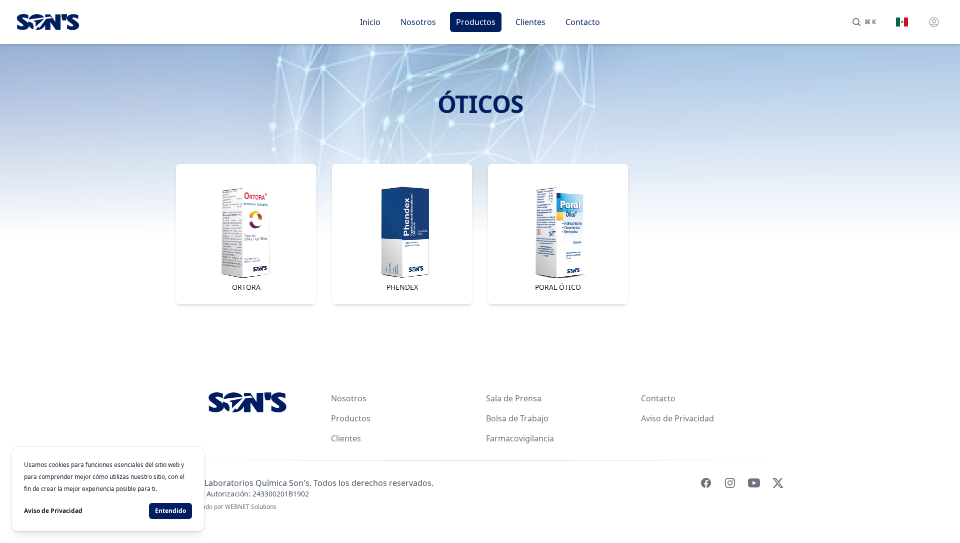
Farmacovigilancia (520, 438)
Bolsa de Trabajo (517, 418)
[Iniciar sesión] (934, 22)
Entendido (170, 510)
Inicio (370, 22)
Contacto (583, 22)
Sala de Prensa (514, 398)
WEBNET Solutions (250, 506)
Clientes (531, 22)
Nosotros (418, 22)
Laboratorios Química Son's (257, 482)
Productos (476, 22)
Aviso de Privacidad (677, 418)
